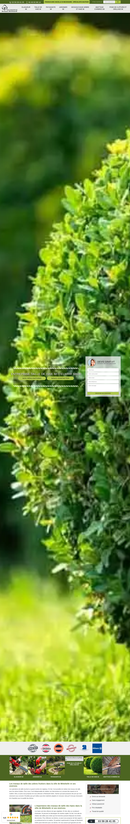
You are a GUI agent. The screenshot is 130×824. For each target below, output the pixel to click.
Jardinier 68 (63, 8)
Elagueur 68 (26, 8)
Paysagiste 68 (51, 8)
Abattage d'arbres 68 (99, 8)
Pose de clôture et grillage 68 (118, 8)
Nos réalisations (32, 378)
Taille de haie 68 (38, 8)
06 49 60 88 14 (34, 2)
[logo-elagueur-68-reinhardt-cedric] (9, 8)
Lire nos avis (11, 820)
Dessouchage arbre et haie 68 (80, 8)
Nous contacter (60, 378)
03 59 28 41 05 (17, 2)
